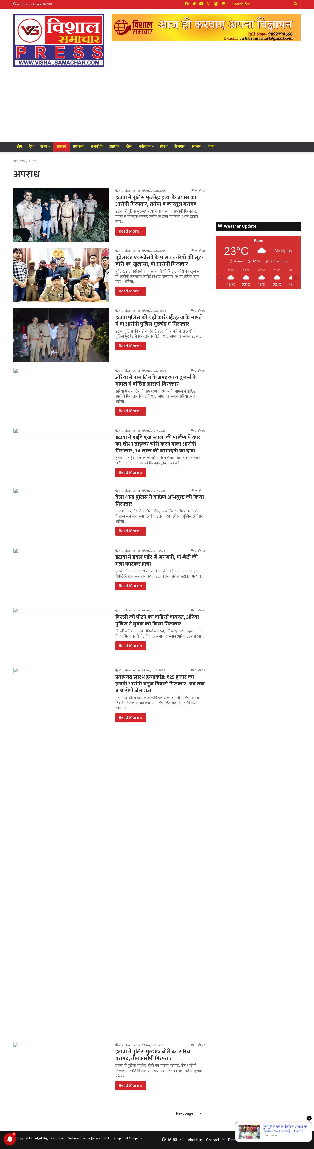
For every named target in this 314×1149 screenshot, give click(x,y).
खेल (129, 147)
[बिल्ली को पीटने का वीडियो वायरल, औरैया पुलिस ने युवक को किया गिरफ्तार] (61, 635)
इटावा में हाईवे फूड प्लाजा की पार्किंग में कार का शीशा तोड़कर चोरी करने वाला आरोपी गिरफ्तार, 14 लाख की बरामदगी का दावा (157, 444)
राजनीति (97, 147)
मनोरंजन (145, 147)
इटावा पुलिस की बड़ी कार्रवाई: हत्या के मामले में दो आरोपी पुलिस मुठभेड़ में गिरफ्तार (159, 321)
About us (195, 1140)
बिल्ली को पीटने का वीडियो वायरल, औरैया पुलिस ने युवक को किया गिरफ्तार (157, 621)
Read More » (130, 231)
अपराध (61, 147)
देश (31, 147)
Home (21, 161)
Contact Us (215, 1140)
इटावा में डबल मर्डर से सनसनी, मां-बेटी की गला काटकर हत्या (156, 561)
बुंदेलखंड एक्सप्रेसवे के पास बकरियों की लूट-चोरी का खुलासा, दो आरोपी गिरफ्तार (159, 261)
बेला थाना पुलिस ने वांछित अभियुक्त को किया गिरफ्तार (159, 501)
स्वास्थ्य (196, 147)
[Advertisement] (157, 105)
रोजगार (179, 147)
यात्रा (211, 147)
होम (19, 147)
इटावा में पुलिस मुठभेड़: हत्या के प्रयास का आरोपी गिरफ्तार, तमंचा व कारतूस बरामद (155, 201)
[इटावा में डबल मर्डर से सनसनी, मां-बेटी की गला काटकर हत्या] (61, 575)
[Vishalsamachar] (58, 40)
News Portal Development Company (117, 1138)
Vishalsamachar (129, 190)
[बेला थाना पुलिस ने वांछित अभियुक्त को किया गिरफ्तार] (61, 515)
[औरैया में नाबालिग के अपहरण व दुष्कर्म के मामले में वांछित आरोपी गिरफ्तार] (61, 395)
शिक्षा (164, 147)
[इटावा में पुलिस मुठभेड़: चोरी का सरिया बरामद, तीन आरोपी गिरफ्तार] (61, 1070)
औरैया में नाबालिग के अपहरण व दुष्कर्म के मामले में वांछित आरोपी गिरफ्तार (156, 381)
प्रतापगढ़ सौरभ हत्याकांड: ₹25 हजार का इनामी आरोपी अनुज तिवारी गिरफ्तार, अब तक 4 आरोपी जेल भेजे (160, 684)
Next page (184, 1113)
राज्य (43, 147)
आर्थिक (114, 147)
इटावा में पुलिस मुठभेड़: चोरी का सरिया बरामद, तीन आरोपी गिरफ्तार (153, 1055)
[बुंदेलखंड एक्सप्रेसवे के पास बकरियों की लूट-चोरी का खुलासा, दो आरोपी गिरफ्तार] (61, 275)
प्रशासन (78, 147)
